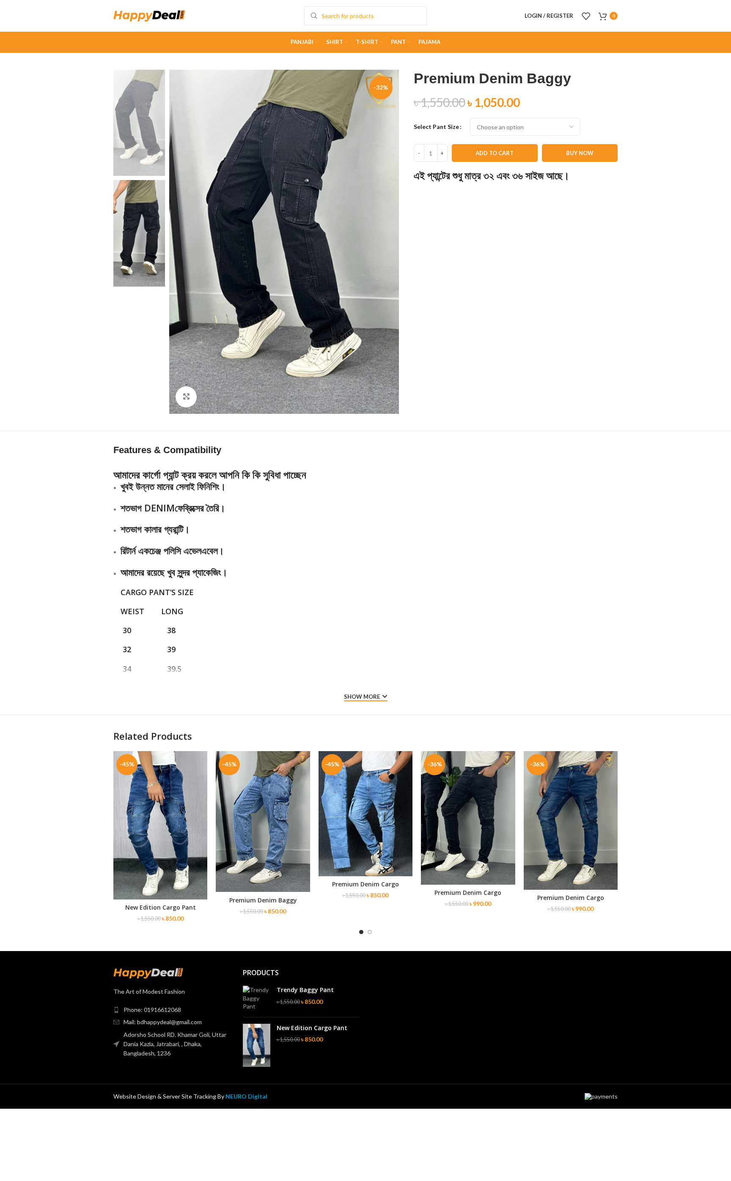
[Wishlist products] (585, 16)
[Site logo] (149, 15)
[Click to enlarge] (186, 396)
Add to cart (494, 153)
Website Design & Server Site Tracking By (190, 1096)
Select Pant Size (436, 126)
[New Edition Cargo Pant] (256, 1045)
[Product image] (263, 821)
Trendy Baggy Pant (305, 990)
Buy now (580, 153)
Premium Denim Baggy (263, 900)
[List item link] (171, 1009)
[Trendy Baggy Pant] (256, 998)
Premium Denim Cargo (365, 884)
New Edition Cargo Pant (160, 907)
